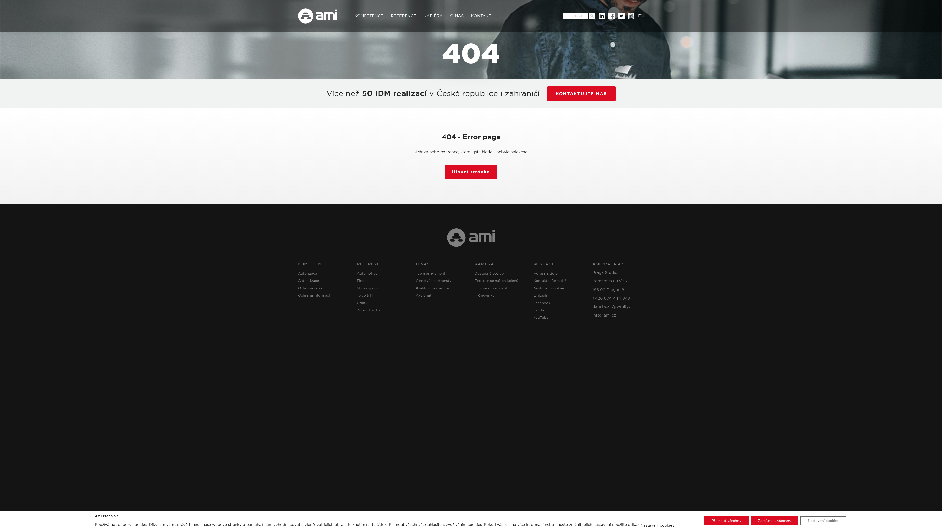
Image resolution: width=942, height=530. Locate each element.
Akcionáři (424, 295)
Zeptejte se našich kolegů (496, 281)
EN (641, 15)
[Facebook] (611, 16)
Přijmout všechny (726, 520)
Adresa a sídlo (546, 273)
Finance (363, 281)
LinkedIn (541, 295)
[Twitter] (621, 16)
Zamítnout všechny (774, 520)
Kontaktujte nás (581, 93)
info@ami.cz (604, 315)
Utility (362, 303)
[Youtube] (631, 16)
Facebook (542, 303)
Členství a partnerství (434, 281)
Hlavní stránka (471, 172)
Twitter (540, 310)
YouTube (541, 317)
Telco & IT (365, 295)
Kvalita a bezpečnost (433, 288)
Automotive (367, 273)
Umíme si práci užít (491, 288)
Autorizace (307, 273)
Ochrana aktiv (310, 288)
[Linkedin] (602, 16)
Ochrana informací (314, 295)
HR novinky (484, 295)
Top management (430, 273)
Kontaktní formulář (550, 281)
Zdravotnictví (368, 310)
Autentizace (308, 281)
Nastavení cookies (549, 288)
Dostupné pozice (489, 273)
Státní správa (368, 288)
